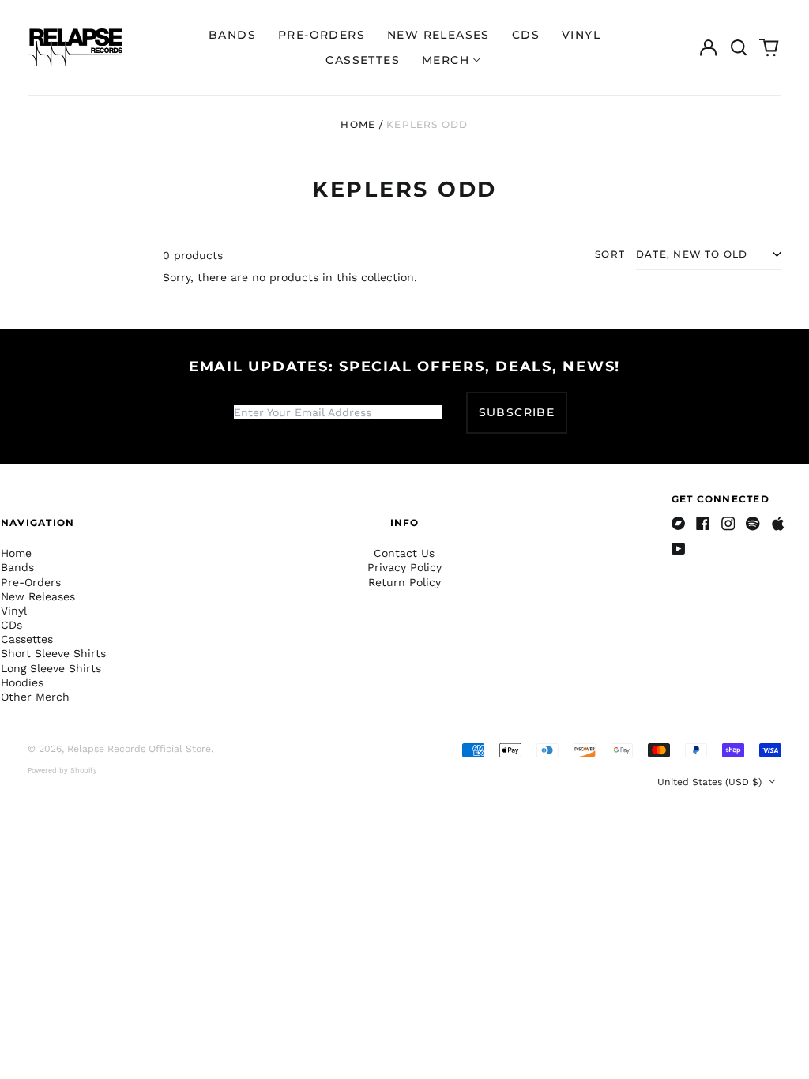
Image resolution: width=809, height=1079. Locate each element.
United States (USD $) (711, 782)
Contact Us (404, 553)
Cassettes (362, 60)
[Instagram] (728, 524)
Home (358, 124)
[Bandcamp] (679, 524)
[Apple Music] (778, 524)
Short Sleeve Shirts (53, 653)
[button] (738, 47)
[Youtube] (679, 549)
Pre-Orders (321, 35)
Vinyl (581, 35)
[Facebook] (703, 524)
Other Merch (35, 696)
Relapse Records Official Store (139, 748)
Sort (610, 254)
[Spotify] (753, 524)
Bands (232, 35)
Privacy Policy (404, 567)
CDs (526, 35)
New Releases (438, 35)
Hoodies (22, 682)
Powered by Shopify (62, 770)
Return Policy (404, 582)
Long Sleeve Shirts (51, 668)
